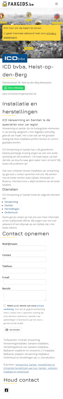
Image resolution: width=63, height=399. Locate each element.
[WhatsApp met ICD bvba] (31, 88)
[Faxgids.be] (18, 3)
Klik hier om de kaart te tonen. (23, 28)
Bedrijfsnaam (9, 243)
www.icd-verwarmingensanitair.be (19, 93)
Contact (6, 255)
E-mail (5, 277)
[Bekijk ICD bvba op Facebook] (6, 390)
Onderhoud (11, 212)
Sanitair (9, 205)
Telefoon (7, 266)
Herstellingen (12, 209)
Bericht (6, 288)
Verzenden (15, 329)
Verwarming (11, 201)
